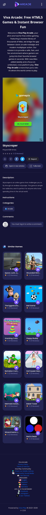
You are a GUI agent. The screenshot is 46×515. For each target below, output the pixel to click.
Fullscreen (37, 166)
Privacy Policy (23, 464)
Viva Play (22, 508)
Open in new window (16, 166)
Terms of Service (23, 467)
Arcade (10, 209)
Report (34, 159)
